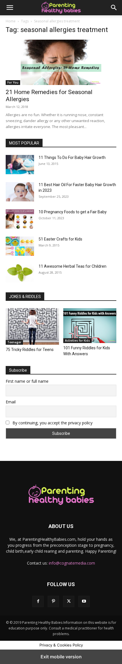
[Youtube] (84, 601)
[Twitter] (68, 601)
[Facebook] (38, 601)
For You (12, 82)
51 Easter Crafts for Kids (60, 239)
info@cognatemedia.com (72, 563)
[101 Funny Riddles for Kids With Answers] (90, 325)
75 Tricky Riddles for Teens (30, 349)
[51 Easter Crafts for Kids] (20, 246)
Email (11, 402)
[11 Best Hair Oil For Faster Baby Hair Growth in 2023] (20, 192)
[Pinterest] (53, 601)
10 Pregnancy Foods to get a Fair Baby (73, 212)
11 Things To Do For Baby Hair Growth (72, 157)
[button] (10, 7)
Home (11, 21)
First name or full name (27, 381)
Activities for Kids (77, 340)
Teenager (14, 342)
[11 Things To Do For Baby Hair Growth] (20, 164)
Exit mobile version (61, 656)
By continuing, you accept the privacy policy (51, 422)
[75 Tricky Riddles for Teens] (32, 326)
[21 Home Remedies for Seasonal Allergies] (61, 62)
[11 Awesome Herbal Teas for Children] (20, 272)
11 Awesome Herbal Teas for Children (72, 266)
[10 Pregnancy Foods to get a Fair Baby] (20, 219)
